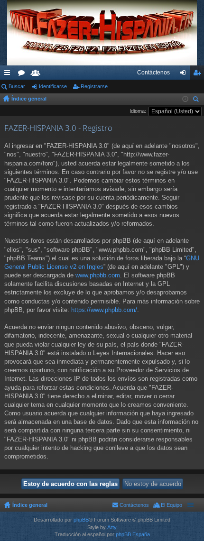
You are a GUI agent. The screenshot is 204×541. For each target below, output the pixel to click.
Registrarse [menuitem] (199, 74)
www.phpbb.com (97, 275)
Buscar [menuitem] (197, 100)
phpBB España (133, 534)
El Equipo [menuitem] (171, 505)
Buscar (17, 86)
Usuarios (37, 74)
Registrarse (94, 86)
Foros (23, 74)
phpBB (81, 520)
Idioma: (138, 111)
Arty (112, 527)
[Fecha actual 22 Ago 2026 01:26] (185, 99)
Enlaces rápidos (9, 74)
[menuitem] (153, 72)
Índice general (28, 98)
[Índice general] (102, 32)
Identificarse (53, 86)
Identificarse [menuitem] (184, 74)
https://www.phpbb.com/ (104, 309)
